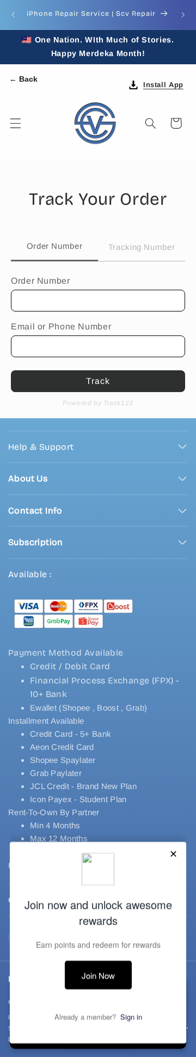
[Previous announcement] (13, 15)
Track (98, 381)
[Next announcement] (183, 15)
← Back (23, 79)
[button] (15, 123)
